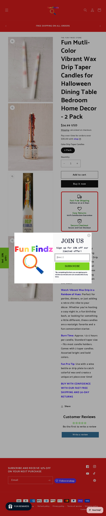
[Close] (89, 235)
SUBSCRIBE (72, 266)
